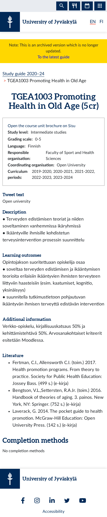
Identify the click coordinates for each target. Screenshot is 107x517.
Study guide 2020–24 (23, 74)
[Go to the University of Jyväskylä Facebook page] (23, 500)
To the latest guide (53, 57)
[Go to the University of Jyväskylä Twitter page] (67, 500)
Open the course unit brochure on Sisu (41, 126)
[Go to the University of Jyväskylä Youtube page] (82, 500)
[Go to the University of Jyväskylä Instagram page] (37, 500)
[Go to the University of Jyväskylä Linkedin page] (52, 500)
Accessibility (53, 512)
